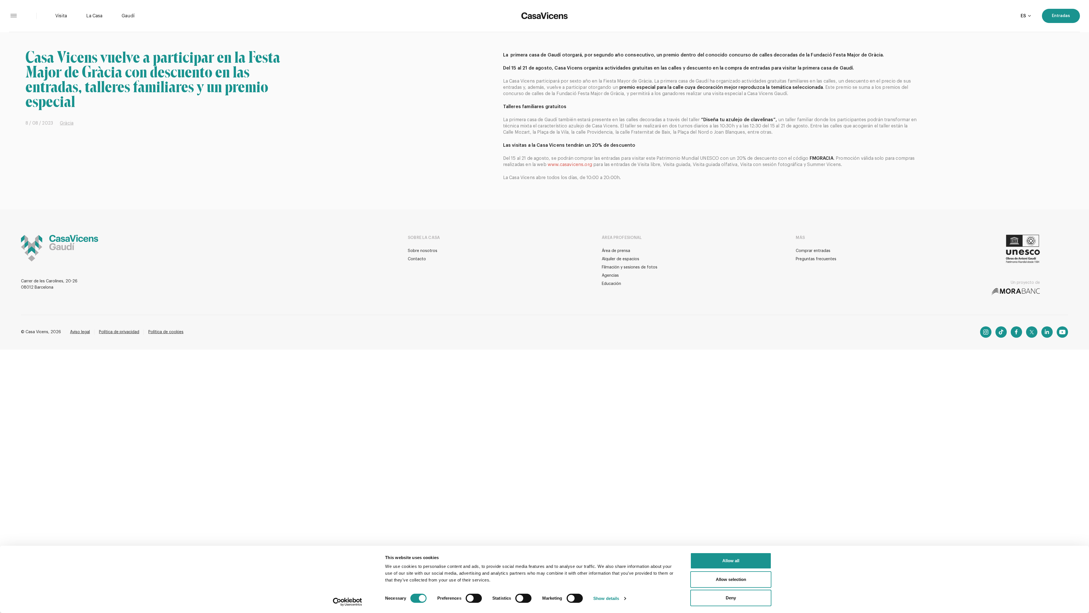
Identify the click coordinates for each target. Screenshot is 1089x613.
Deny (731, 597)
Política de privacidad (119, 332)
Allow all (730, 560)
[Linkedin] (1047, 332)
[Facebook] (1016, 332)
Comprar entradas (813, 251)
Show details (606, 598)
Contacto (417, 259)
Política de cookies (165, 332)
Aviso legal (80, 332)
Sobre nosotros (422, 251)
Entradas (1061, 16)
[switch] (474, 598)
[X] (1031, 332)
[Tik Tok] (1001, 332)
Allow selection (731, 579)
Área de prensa (616, 251)
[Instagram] (985, 332)
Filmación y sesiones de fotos (629, 267)
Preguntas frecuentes (816, 259)
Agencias (610, 276)
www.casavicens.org (570, 164)
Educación (611, 284)
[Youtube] (1062, 332)
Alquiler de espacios (620, 259)
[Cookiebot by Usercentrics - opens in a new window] (347, 602)
